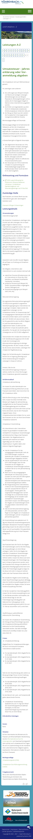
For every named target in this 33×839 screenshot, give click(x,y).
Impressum (14, 829)
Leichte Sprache (7, 831)
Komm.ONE (27, 836)
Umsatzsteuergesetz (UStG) (11, 760)
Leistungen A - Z (7, 18)
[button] (3, 11)
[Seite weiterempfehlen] (27, 784)
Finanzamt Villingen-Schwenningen (13, 205)
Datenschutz (5, 829)
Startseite (11, 17)
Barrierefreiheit (23, 829)
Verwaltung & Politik (20, 17)
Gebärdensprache (18, 831)
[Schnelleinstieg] (29, 11)
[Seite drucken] (24, 784)
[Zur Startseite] (12, 2)
